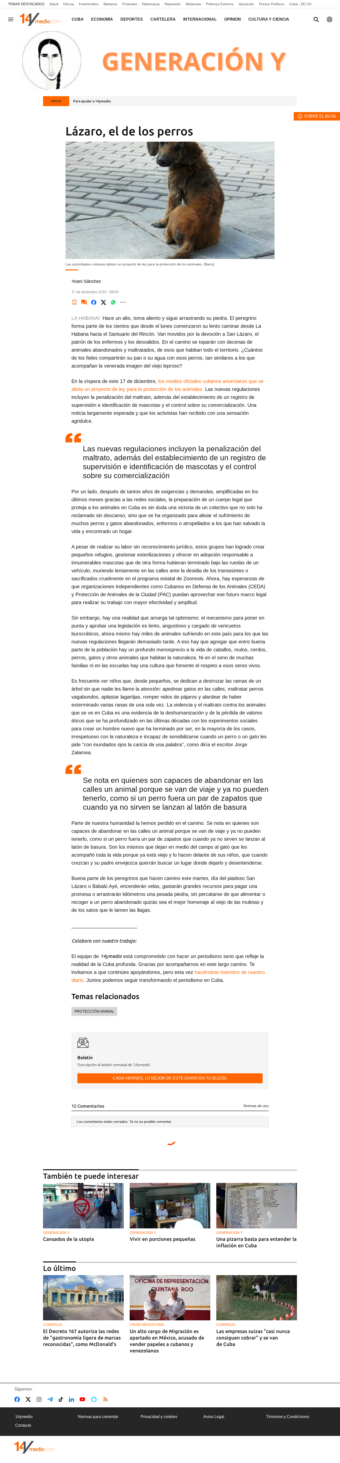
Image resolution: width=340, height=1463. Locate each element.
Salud (53, 4)
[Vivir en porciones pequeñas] (170, 1205)
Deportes (131, 19)
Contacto (23, 1425)
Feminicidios (89, 4)
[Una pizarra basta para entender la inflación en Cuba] (256, 1205)
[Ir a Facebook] (18, 1399)
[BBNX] (34, 1447)
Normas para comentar (98, 1417)
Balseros (110, 4)
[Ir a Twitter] (29, 1399)
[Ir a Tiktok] (61, 1399)
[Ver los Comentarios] (84, 302)
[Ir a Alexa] (95, 1399)
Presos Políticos (271, 4)
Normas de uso (256, 1106)
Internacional (200, 19)
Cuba (78, 19)
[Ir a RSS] (107, 1399)
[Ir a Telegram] (51, 1399)
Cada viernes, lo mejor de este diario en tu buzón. (170, 1078)
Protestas (129, 4)
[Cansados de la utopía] (83, 1205)
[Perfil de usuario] (330, 19)
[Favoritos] (74, 302)
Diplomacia (151, 4)
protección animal (94, 1011)
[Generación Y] (170, 60)
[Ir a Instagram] (40, 1399)
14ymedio (24, 1417)
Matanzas (193, 4)
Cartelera (163, 19)
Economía (102, 19)
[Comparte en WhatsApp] (113, 302)
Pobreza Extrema (219, 4)
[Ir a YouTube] (83, 1399)
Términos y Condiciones (287, 1417)
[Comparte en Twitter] (104, 302)
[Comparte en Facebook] (94, 302)
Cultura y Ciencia (268, 19)
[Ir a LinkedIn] (72, 1399)
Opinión (232, 19)
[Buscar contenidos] (316, 19)
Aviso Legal (213, 1417)
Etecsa (68, 4)
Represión (173, 4)
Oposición (246, 4)
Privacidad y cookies (159, 1417)
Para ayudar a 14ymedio (92, 101)
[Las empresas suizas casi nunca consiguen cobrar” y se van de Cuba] (256, 1298)
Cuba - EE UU (300, 4)
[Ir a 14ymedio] (42, 19)
